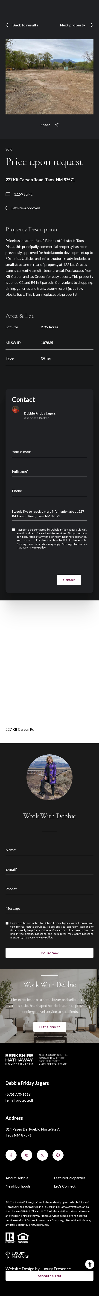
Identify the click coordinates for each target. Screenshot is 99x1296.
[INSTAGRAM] (26, 1155)
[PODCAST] (58, 1155)
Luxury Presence (55, 1268)
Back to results (25, 25)
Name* (11, 849)
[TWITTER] (42, 1155)
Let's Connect (49, 1027)
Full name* (20, 471)
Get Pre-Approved (25, 208)
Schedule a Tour (49, 1276)
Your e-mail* (22, 451)
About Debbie (17, 1178)
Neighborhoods (18, 1186)
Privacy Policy (37, 547)
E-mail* (11, 869)
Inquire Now (49, 953)
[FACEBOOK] (11, 1155)
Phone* (11, 889)
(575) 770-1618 (18, 1094)
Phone (17, 491)
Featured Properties (69, 1178)
